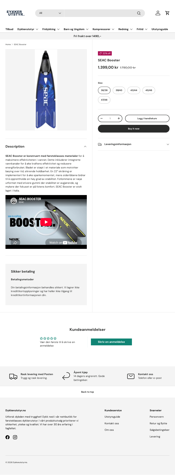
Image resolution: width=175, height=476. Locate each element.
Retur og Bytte (158, 423)
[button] (167, 13)
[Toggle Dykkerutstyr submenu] (37, 29)
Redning (123, 29)
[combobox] (90, 13)
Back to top (87, 391)
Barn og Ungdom (74, 29)
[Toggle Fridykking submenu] (58, 29)
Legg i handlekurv (147, 118)
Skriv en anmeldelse (111, 342)
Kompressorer (101, 29)
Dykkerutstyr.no (20, 462)
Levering (155, 436)
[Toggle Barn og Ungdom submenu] (87, 29)
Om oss (109, 430)
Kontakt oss (112, 423)
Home (8, 44)
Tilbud (9, 29)
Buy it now (133, 128)
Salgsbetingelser (160, 430)
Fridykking (49, 29)
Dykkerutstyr (25, 29)
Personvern (157, 416)
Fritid (140, 29)
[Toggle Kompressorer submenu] (113, 29)
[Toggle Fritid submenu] (146, 29)
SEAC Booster (20, 44)
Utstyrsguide (160, 29)
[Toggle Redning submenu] (131, 29)
